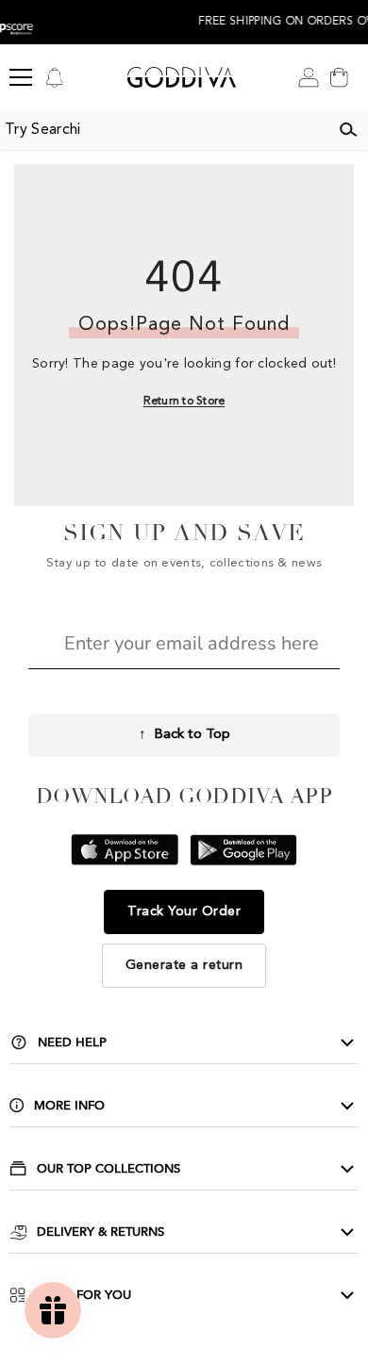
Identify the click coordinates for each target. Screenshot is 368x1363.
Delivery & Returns (100, 1231)
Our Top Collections (108, 1168)
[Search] (348, 130)
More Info (69, 1105)
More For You (83, 1295)
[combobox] (164, 130)
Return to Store (184, 401)
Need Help (72, 1042)
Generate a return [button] (184, 965)
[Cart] (338, 77)
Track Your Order (184, 911)
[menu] (20, 77)
